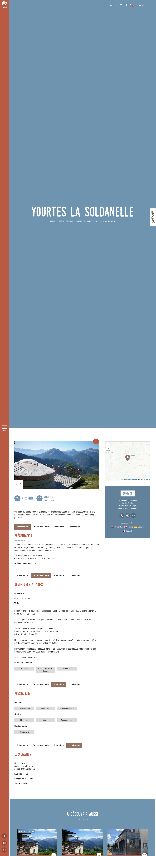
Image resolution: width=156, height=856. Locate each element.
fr (140, 6)
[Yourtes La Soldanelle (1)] (56, 465)
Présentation (22, 576)
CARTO (147, 480)
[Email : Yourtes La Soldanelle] (127, 515)
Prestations (59, 527)
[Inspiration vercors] (153, 217)
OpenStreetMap (131, 480)
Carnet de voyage (131, 5)
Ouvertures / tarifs (41, 527)
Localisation (74, 527)
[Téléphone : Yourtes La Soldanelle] (121, 515)
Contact (113, 5)
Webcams (121, 5)
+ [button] (108, 444)
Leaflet (122, 480)
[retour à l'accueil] (4, 4)
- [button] (108, 448)
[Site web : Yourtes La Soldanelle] (133, 515)
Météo (126, 5)
